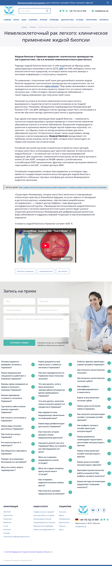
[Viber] (63, 11)
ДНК (61, 68)
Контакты (103, 20)
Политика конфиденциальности (17, 536)
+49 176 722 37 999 (77, 11)
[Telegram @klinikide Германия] (107, 520)
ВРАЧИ (16, 20)
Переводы (54, 20)
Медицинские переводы (43, 526)
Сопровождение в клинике (44, 522)
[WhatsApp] (60, 11)
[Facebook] (98, 510)
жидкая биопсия (45, 271)
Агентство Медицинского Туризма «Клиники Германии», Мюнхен (27, 552)
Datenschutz (8, 515)
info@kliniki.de (101, 11)
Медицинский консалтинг (31, 2)
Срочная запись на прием (43, 515)
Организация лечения (42, 519)
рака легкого (52, 86)
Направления (64, 519)
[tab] (18, 364)
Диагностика (67, 20)
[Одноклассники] (104, 510)
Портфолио (91, 20)
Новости (62, 526)
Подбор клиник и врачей (43, 512)
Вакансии (7, 522)
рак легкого (62, 271)
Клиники (33, 20)
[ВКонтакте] (93, 510)
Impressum (8, 519)
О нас (6, 526)
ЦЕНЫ (24, 20)
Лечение (43, 20)
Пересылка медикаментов (43, 529)
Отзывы (80, 20)
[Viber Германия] (104, 520)
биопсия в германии (25, 271)
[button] (107, 3)
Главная (24, 27)
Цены (61, 529)
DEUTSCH (7, 512)
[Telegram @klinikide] (66, 11)
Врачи (61, 515)
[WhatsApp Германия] (101, 520)
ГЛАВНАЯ (7, 20)
